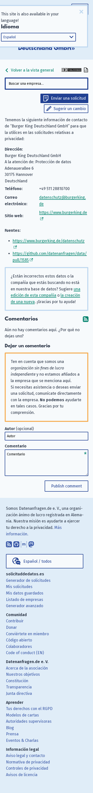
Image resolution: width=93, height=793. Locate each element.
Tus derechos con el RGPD (29, 708)
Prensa (12, 734)
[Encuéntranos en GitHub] (16, 543)
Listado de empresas (24, 599)
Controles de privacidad (27, 768)
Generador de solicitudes (28, 580)
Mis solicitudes (19, 586)
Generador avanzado (24, 605)
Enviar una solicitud (68, 98)
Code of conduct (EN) (25, 652)
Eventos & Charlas (22, 740)
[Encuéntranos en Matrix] (24, 543)
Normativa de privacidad (28, 762)
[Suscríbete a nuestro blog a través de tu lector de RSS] (9, 543)
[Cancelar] (81, 12)
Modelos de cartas (22, 715)
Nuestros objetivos (23, 674)
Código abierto (19, 640)
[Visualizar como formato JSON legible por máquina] (85, 70)
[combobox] (47, 84)
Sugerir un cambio (70, 108)
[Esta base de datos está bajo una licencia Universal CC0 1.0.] (71, 70)
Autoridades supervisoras (29, 721)
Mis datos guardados (24, 593)
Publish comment (66, 486)
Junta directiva (19, 693)
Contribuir (15, 621)
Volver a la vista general (32, 70)
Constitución (17, 680)
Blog (10, 727)
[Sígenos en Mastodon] (31, 543)
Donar (11, 627)
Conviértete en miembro (27, 634)
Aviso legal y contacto (25, 755)
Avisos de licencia (21, 774)
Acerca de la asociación (27, 668)
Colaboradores (19, 646)
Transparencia (19, 687)
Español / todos (37, 561)
